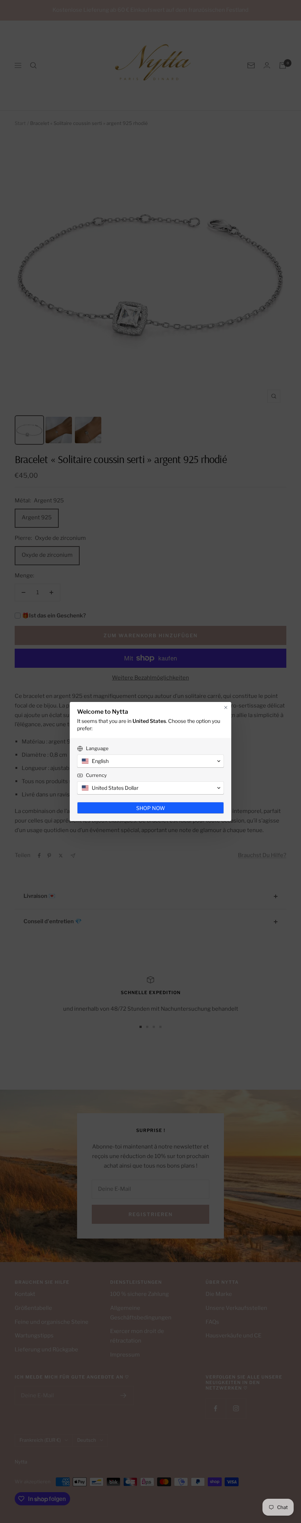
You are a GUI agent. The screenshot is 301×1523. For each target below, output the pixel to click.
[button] (150, 761)
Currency (96, 775)
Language (97, 748)
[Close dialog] (226, 707)
